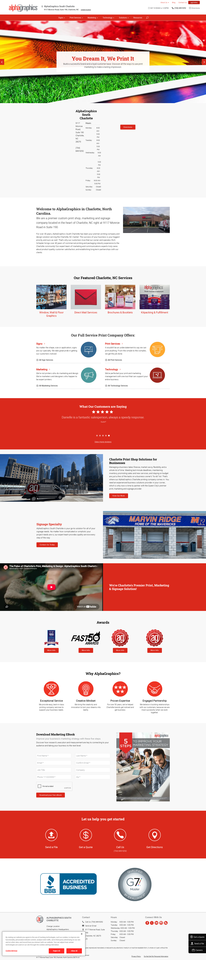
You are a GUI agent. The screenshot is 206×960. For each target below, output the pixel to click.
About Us (163, 2)
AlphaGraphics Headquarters (57, 929)
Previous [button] (2, 62)
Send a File (199, 943)
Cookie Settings (11, 951)
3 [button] (103, 436)
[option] (103, 62)
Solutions (123, 17)
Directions (196, 8)
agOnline (194, 2)
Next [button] (204, 62)
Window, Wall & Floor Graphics (51, 314)
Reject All (56, 951)
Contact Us (182, 2)
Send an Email (90, 926)
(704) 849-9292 (180, 8)
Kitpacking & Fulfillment (154, 312)
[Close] (81, 934)
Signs (60, 17)
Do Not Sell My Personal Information (156, 956)
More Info (51, 650)
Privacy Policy (136, 956)
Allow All (74, 951)
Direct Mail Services (85, 312)
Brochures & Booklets (120, 312)
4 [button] (106, 436)
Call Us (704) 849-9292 (94, 922)
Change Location (53, 926)
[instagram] (161, 923)
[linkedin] (156, 923)
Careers (199, 950)
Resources (137, 17)
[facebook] (147, 923)
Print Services (75, 17)
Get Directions (154, 847)
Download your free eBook (50, 795)
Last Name (79, 752)
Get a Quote (199, 937)
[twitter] (152, 923)
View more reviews (103, 441)
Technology (107, 17)
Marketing (92, 17)
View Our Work (118, 495)
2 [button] (100, 436)
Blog (173, 2)
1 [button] (97, 436)
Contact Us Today (47, 544)
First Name (40, 752)
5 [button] (109, 436)
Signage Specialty (49, 524)
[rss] (166, 923)
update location (86, 10)
